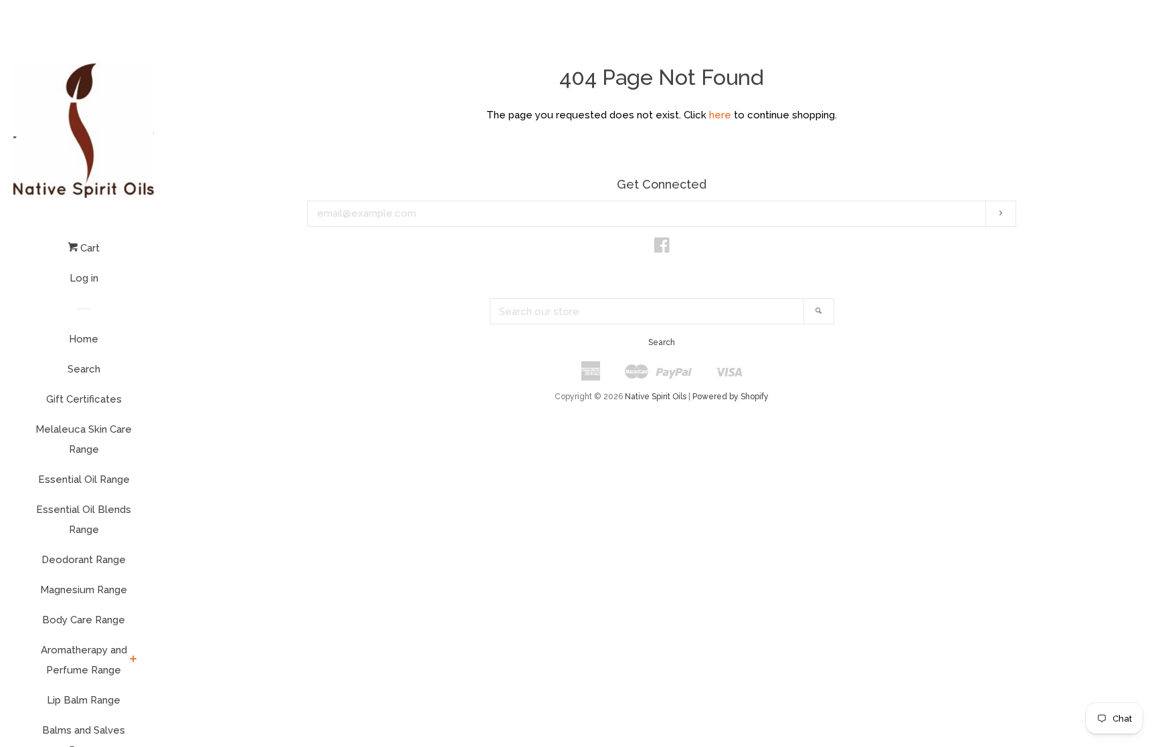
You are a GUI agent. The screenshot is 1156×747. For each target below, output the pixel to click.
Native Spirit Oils (655, 396)
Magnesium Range (83, 590)
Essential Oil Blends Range (83, 520)
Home (83, 339)
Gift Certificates (84, 399)
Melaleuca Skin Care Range (83, 439)
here (720, 115)
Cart (89, 248)
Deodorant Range (83, 560)
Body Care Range (83, 620)
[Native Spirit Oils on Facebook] (662, 248)
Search (84, 369)
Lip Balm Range (83, 700)
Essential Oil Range (84, 479)
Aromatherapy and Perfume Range (84, 660)
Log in (84, 278)
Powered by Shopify (730, 396)
